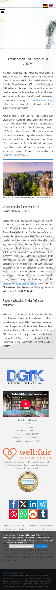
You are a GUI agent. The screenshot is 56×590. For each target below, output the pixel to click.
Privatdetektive (36, 100)
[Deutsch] (45, 5)
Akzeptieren (41, 546)
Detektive (13, 155)
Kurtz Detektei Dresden (26, 283)
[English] (51, 5)
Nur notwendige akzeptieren (21, 546)
